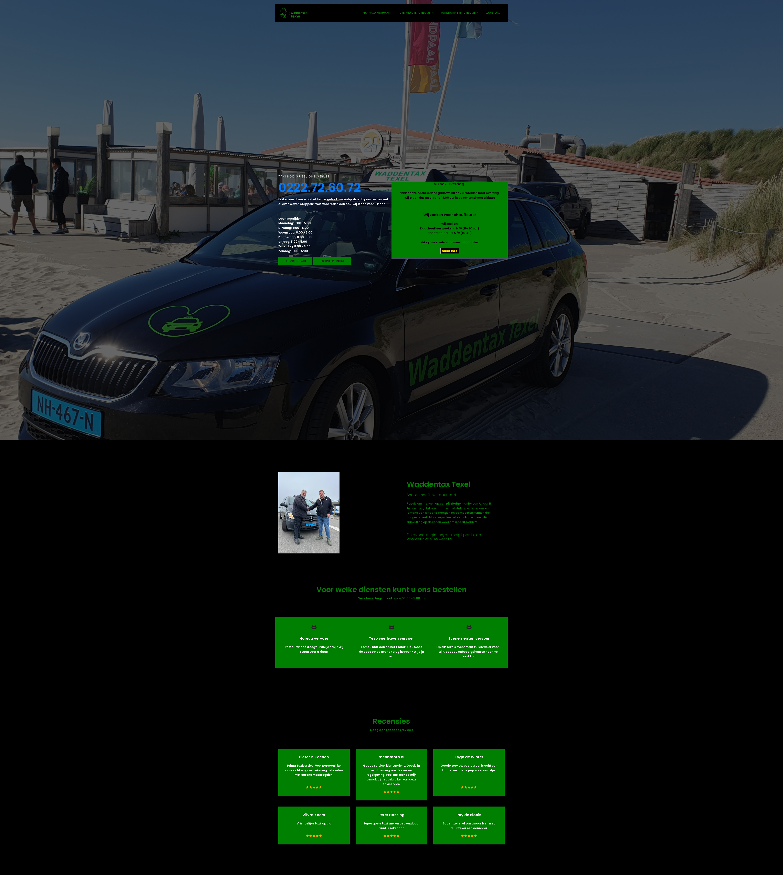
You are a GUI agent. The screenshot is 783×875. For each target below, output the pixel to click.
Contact (494, 13)
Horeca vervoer (377, 13)
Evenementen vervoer (459, 13)
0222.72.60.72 (319, 187)
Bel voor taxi (295, 261)
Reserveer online (332, 261)
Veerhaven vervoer (416, 13)
